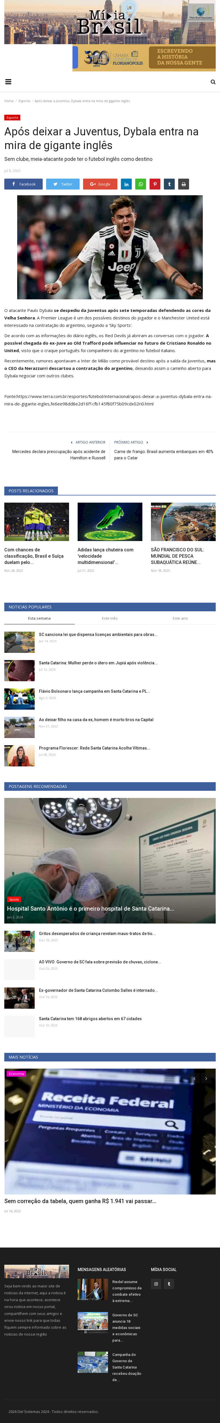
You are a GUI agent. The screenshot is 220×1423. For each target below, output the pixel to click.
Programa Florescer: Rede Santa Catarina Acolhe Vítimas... (94, 748)
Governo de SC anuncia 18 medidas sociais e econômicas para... (126, 1327)
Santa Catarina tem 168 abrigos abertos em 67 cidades (90, 1018)
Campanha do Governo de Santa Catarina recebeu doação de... (126, 1367)
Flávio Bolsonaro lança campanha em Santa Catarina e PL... (94, 691)
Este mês (110, 618)
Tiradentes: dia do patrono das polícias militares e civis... (78, 1201)
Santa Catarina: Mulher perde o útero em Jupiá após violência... (98, 663)
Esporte (24, 101)
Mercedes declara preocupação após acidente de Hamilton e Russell (58, 454)
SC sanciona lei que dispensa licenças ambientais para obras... (98, 634)
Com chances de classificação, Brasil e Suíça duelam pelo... (34, 556)
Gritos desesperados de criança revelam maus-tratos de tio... (97, 933)
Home (9, 101)
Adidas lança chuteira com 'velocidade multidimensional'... (105, 556)
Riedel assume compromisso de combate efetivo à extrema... (127, 1291)
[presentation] (194, 1078)
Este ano (180, 618)
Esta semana (39, 618)
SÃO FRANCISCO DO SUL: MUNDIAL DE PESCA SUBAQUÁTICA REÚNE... (177, 556)
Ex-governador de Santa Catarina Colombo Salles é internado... (98, 990)
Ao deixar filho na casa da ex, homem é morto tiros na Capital (96, 719)
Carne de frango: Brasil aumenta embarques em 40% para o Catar (163, 454)
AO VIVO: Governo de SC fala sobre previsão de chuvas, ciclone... (100, 962)
